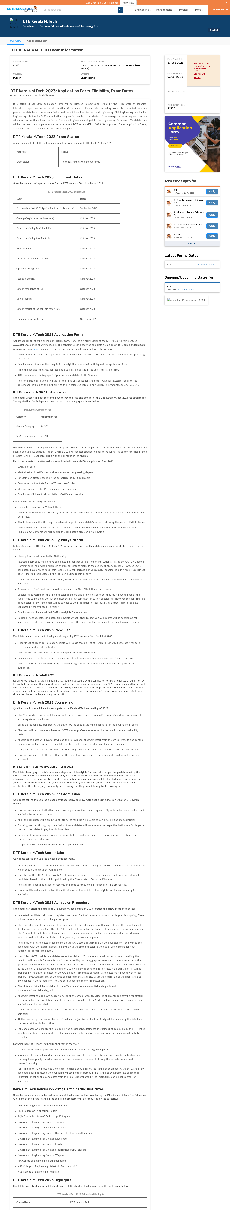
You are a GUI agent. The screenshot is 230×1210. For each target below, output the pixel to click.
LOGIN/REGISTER (219, 9)
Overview (15, 40)
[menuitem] (143, 9)
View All (192, 244)
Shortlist (214, 30)
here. (36, 349)
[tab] (15, 41)
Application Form (37, 40)
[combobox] (79, 10)
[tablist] (115, 41)
